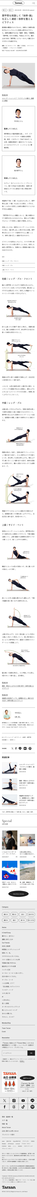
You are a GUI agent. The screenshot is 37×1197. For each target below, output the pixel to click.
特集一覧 (4, 1124)
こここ (14, 1146)
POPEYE (4, 1146)
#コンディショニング (7, 737)
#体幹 (24, 737)
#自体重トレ (5, 740)
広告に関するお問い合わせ (10, 1131)
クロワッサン (25, 1141)
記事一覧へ (18, 717)
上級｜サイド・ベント (8, 270)
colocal (18, 1143)
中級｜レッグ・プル (7, 265)
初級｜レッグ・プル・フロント (10, 261)
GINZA (32, 1141)
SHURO (20, 1146)
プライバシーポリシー (7, 1148)
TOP (3, 812)
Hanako (4, 1143)
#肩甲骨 (29, 737)
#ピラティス (18, 737)
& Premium (11, 1143)
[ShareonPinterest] (30, 748)
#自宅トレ (12, 740)
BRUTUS (9, 1141)
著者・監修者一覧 (7, 1117)
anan (3, 1141)
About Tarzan (6, 1127)
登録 (31, 1053)
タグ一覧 (4, 1120)
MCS (9, 1146)
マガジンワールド (28, 1146)
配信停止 (22, 1061)
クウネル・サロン (26, 1143)
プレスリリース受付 (8, 1134)
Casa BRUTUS (17, 1141)
